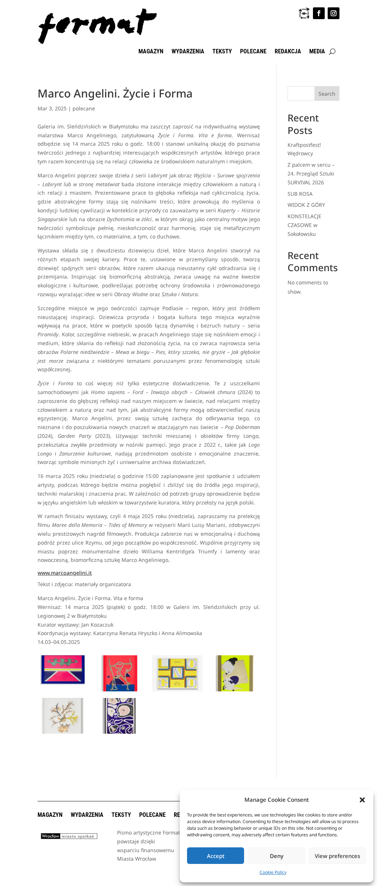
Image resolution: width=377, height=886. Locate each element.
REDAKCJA (288, 52)
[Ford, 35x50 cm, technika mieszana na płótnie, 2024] (63, 691)
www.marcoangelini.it (65, 572)
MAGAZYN (150, 52)
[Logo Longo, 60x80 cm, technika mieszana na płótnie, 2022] (177, 691)
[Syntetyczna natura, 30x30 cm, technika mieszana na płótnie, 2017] (63, 733)
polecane (84, 108)
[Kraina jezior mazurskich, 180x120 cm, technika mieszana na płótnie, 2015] (120, 733)
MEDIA (317, 52)
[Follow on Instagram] (333, 13)
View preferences (337, 856)
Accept (216, 856)
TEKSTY (222, 52)
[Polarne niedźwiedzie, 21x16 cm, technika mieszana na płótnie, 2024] (234, 691)
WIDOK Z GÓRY (306, 204)
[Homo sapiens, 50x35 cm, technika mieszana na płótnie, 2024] (120, 691)
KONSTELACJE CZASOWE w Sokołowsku (304, 225)
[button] (362, 800)
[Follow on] (304, 13)
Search (326, 93)
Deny (276, 856)
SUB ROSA (300, 193)
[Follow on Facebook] (319, 13)
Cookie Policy (273, 872)
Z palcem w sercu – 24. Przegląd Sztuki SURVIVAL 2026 (311, 173)
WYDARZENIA (188, 52)
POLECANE (253, 52)
